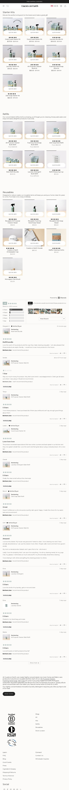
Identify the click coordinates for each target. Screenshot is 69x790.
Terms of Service (8, 776)
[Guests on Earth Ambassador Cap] (13, 237)
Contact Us (39, 755)
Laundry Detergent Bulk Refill (20, 465)
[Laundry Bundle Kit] (56, 27)
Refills (37, 724)
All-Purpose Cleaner (47, 679)
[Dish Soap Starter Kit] (13, 83)
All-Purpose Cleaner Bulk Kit (20, 363)
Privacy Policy (7, 779)
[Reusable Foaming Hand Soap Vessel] (34, 208)
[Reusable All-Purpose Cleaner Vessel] (13, 208)
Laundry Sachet (16, 605)
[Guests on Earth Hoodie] (34, 237)
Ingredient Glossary (9, 769)
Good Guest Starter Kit (18, 431)
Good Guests (7, 762)
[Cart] (65, 6)
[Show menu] (3, 6)
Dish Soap (21, 681)
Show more (33, 663)
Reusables (39, 727)
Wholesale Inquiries (42, 759)
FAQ (4, 755)
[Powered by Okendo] (58, 298)
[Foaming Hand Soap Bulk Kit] (56, 54)
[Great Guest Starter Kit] (13, 27)
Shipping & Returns (9, 772)
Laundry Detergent (17, 574)
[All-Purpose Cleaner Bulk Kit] (34, 54)
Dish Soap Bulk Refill (17, 496)
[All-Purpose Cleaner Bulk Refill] (13, 130)
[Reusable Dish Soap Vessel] (56, 208)
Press (4, 765)
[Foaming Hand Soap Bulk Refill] (34, 130)
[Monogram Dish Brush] (13, 266)
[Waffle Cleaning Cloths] (56, 237)
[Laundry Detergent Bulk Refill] (34, 159)
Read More (9, 694)
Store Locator (40, 731)
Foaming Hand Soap (10, 681)
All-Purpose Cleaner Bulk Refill (20, 397)
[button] (30, 311)
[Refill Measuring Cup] (56, 159)
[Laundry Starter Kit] (13, 54)
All (36, 717)
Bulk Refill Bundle (16, 331)
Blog (4, 759)
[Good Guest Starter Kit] (34, 27)
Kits (36, 720)
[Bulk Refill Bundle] (13, 159)
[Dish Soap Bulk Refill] (56, 130)
